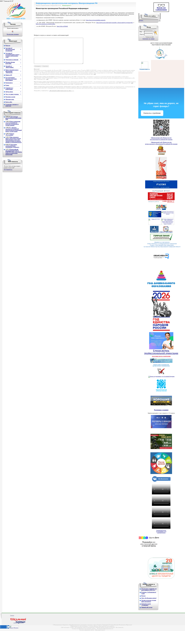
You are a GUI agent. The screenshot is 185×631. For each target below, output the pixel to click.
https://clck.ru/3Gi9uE (62, 26)
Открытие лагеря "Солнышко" (146, 604)
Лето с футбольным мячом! (149, 598)
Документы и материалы (162, 242)
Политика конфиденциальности (105, 628)
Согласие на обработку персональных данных (84, 628)
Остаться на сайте (150, 37)
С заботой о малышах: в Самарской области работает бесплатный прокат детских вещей (13, 129)
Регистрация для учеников (148, 38)
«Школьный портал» (100, 630)
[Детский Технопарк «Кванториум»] (166, 232)
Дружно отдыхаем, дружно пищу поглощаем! (148, 601)
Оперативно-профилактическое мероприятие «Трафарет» (12, 146)
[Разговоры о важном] (161, 427)
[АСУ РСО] (154, 224)
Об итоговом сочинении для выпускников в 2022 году (149, 589)
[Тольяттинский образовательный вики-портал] (167, 217)
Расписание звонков (13, 34)
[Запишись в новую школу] (161, 578)
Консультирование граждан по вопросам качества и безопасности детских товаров (12, 123)
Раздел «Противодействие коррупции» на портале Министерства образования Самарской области (162, 245)
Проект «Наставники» (9, 134)
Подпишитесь (8, 169)
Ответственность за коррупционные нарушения (162, 243)
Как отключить (119, 627)
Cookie (72, 627)
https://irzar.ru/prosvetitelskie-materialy (95, 20)
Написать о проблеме (152, 113)
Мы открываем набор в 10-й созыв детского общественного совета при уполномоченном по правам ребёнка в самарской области (13, 139)
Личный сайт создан (146, 607)
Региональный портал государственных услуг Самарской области (161, 531)
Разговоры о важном (161, 410)
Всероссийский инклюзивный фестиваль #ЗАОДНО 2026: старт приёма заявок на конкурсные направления (13, 152)
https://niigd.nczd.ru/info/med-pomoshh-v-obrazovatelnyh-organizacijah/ (114, 22)
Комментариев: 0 (66, 5)
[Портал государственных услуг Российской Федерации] (161, 376)
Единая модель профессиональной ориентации (161, 351)
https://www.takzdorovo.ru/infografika (45, 23)
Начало (143, 595)
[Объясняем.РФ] (161, 264)
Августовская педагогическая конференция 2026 (13, 118)
